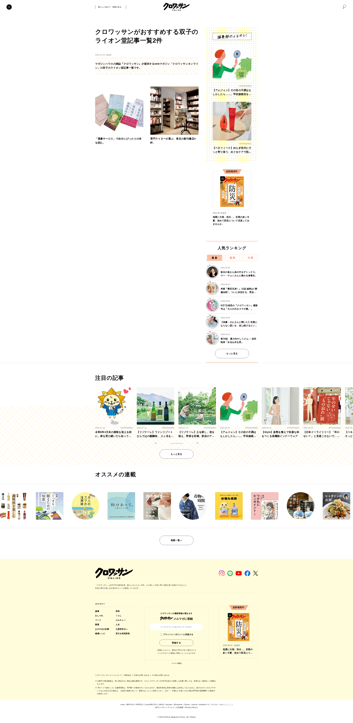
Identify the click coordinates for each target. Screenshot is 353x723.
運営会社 (128, 675)
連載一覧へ (176, 540)
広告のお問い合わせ (142, 675)
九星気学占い (122, 629)
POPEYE (139, 705)
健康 (97, 611)
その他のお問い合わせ (160, 675)
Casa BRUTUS (151, 705)
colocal (194, 705)
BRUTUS (130, 705)
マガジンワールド (168, 707)
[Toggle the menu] (9, 7)
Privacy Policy (191, 707)
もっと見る (232, 353)
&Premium (178, 705)
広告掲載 (179, 707)
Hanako (169, 705)
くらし (119, 615)
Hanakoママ (204, 705)
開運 (97, 624)
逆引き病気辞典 (123, 633)
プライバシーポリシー (186, 650)
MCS (157, 707)
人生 (118, 624)
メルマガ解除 (176, 663)
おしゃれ (99, 615)
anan (123, 705)
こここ (228, 705)
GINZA (161, 705)
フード (98, 620)
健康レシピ (100, 633)
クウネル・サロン (218, 705)
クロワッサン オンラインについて (108, 675)
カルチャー (121, 620)
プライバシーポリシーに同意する (178, 634)
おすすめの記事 (102, 629)
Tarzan (187, 705)
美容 (118, 611)
